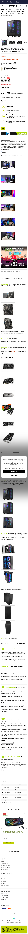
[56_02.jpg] (8, 508)
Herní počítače (18, 784)
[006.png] (8, 218)
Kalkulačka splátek (5, 87)
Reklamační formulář (8, 743)
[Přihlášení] (23, 6)
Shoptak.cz (12, 922)
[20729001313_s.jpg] (8, 365)
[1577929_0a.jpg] (8, 598)
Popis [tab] (3, 128)
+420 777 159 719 (4, 895)
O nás (2, 861)
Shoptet (19, 922)
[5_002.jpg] (8, 562)
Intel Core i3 (17, 787)
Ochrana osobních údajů (6, 867)
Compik (8, 92)
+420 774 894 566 (5, 897)
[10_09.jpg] (8, 522)
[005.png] (8, 204)
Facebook (3, 899)
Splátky (2, 871)
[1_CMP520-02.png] (8, 577)
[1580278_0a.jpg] (8, 409)
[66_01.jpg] (8, 493)
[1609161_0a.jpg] (8, 293)
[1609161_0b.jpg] (8, 309)
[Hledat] (20, 6)
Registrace (3, 883)
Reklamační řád (4, 869)
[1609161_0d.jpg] (8, 323)
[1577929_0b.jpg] (8, 613)
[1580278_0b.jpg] (8, 422)
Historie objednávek (5, 885)
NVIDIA (14, 913)
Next (26, 828)
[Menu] (4, 6)
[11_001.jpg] (8, 547)
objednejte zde (19, 333)
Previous (2, 828)
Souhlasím (14, 471)
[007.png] (8, 233)
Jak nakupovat (4, 863)
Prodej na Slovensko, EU (6, 873)
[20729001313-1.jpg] (8, 379)
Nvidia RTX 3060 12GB (20, 792)
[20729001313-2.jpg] (8, 393)
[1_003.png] (8, 176)
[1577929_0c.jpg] (8, 627)
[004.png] (8, 190)
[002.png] (8, 162)
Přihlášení (3, 881)
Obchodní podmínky (5, 865)
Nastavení (14, 475)
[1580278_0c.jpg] (8, 437)
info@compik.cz (4, 893)
